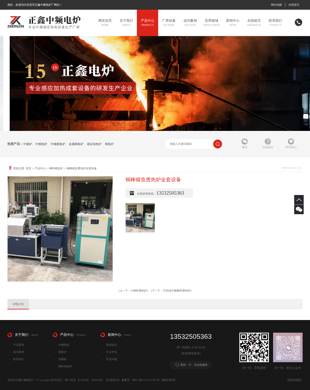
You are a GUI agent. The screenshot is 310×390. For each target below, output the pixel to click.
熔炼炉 (109, 144)
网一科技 (70, 380)
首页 (28, 168)
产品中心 (40, 168)
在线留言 (293, 4)
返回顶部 (294, 380)
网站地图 (276, 4)
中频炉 (27, 144)
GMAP (83, 380)
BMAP (97, 380)
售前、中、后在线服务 (194, 364)
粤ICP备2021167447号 (146, 380)
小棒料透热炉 (133, 290)
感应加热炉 (94, 144)
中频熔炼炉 (58, 144)
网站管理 (168, 380)
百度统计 (112, 380)
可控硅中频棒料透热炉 (171, 290)
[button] (151, 125)
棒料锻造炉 (56, 168)
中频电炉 (41, 144)
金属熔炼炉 (76, 144)
